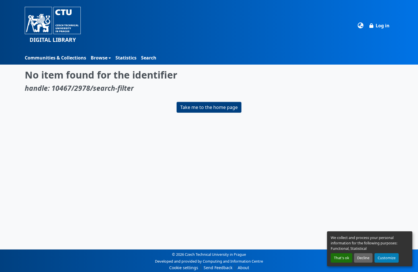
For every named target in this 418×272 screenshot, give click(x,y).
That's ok (341, 257)
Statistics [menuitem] (125, 58)
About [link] (243, 267)
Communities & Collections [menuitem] (55, 58)
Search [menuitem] (148, 58)
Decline (363, 257)
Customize (387, 257)
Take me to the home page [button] (209, 107)
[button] (53, 25)
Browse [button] (99, 58)
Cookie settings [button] (183, 267)
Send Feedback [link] (218, 267)
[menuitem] (101, 57)
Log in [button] (383, 25)
